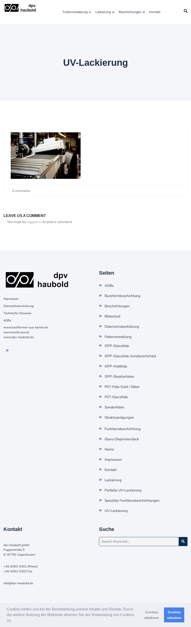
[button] (13, 621)
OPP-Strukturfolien (119, 376)
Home (109, 449)
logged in (34, 222)
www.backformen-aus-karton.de (25, 327)
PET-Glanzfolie (116, 397)
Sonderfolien (114, 407)
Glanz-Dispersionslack (122, 439)
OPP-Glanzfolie (117, 346)
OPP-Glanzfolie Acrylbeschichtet (130, 356)
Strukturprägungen (119, 417)
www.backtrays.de (16, 332)
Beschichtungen (130, 12)
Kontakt (154, 12)
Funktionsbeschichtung (123, 429)
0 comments (20, 191)
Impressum (10, 299)
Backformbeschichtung (122, 295)
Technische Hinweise (17, 313)
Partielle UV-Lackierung (123, 490)
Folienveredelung (75, 12)
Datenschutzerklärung (18, 306)
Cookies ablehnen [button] (151, 615)
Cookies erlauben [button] (174, 615)
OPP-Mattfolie (116, 366)
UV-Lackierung (116, 510)
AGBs (7, 320)
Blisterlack (113, 316)
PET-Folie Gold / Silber (122, 386)
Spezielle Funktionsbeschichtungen (132, 500)
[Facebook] (10, 351)
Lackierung (103, 12)
